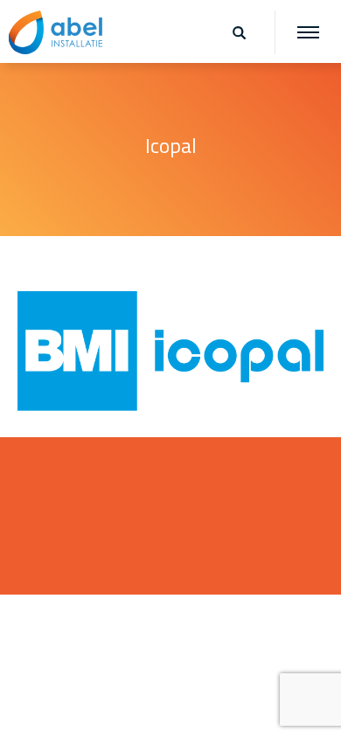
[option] (170, 148)
